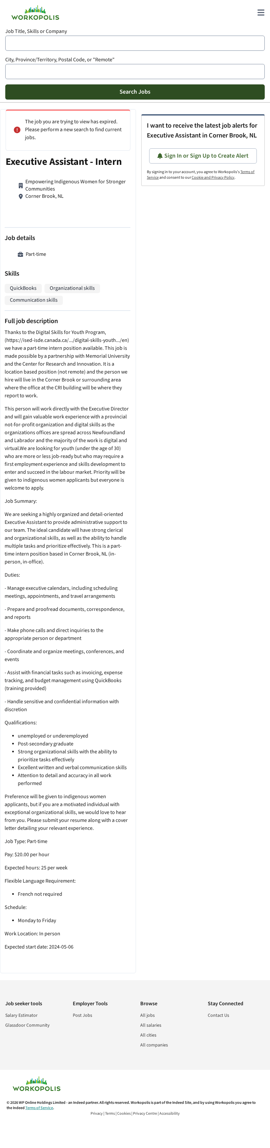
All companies (154, 1045)
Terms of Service (39, 1107)
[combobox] (135, 43)
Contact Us (218, 1015)
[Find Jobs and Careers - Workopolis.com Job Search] (35, 12)
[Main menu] (261, 12)
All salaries (150, 1025)
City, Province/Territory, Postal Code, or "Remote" (60, 59)
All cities (148, 1035)
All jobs (147, 1015)
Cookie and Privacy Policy (213, 177)
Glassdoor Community (27, 1025)
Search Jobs (135, 92)
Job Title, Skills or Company (36, 31)
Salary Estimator (21, 1015)
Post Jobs (82, 1015)
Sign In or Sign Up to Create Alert (206, 156)
